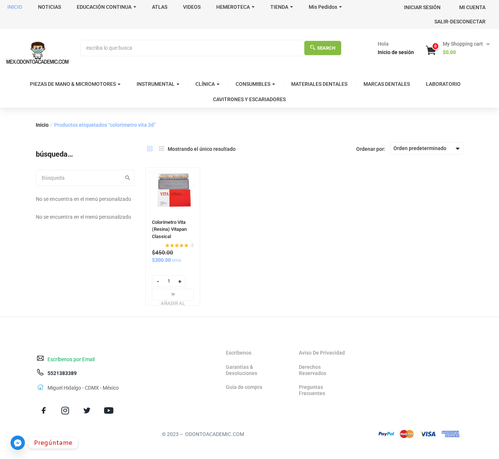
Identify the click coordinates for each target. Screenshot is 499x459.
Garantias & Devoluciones (241, 370)
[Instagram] (65, 410)
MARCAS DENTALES (386, 84)
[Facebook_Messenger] (18, 443)
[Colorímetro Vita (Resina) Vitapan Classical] (173, 190)
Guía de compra (244, 387)
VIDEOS (192, 7)
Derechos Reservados (312, 370)
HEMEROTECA (233, 7)
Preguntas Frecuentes (312, 390)
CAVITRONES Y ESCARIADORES (249, 99)
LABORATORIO (443, 84)
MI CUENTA (472, 7)
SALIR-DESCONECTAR (459, 21)
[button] (458, 48)
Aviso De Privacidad (322, 353)
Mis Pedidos (323, 7)
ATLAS (159, 7)
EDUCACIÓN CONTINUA (104, 7)
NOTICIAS (49, 7)
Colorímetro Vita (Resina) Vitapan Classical (169, 229)
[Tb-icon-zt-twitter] (87, 410)
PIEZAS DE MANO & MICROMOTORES (73, 84)
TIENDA (279, 7)
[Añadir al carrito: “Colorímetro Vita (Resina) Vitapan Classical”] (172, 294)
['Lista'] (161, 149)
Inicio (42, 125)
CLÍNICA (205, 84)
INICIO (14, 7)
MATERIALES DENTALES (319, 84)
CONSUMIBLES (253, 84)
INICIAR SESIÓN (422, 7)
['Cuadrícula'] (149, 149)
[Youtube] (109, 410)
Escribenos (238, 353)
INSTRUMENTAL (156, 84)
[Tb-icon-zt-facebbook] (44, 410)
